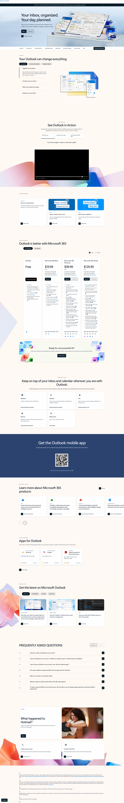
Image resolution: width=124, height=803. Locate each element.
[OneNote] (65, 336)
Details (71, 789)
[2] (19, 780)
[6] (19, 801)
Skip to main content (4, 0)
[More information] (36, 292)
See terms (55, 274)
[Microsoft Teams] (73, 336)
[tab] (23, 64)
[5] (19, 797)
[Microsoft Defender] (70, 336)
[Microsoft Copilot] (65, 334)
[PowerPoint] (73, 334)
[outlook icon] (26, 332)
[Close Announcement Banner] (103, 5)
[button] (24, 223)
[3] (19, 787)
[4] (19, 791)
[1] (19, 773)
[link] (21, 49)
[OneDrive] (48, 334)
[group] (33, 212)
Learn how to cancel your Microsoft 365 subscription (36, 776)
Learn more (51, 784)
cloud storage (32, 294)
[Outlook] (46, 334)
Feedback (4, 800)
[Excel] (70, 334)
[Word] (68, 334)
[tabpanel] (61, 87)
